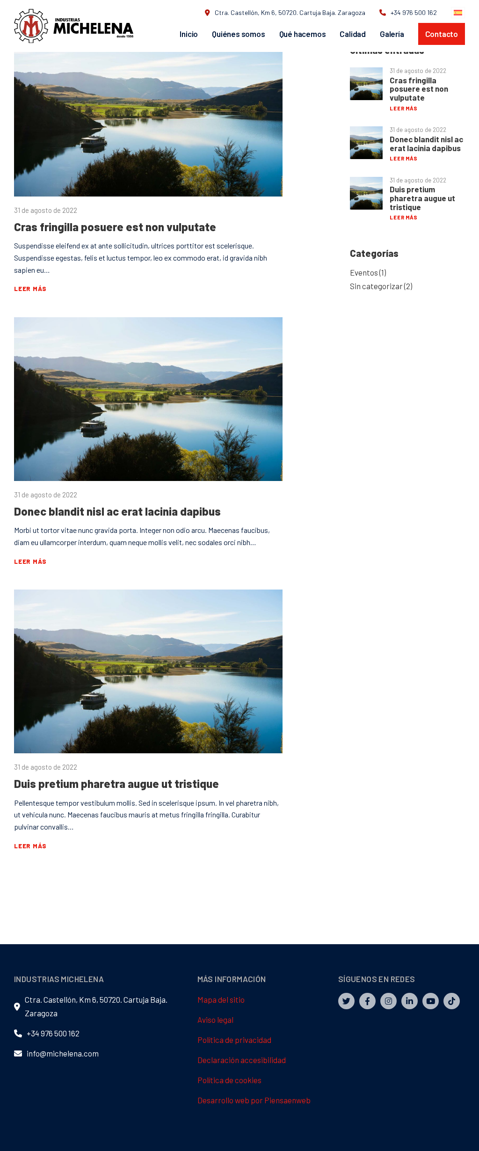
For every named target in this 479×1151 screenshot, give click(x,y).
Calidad (353, 33)
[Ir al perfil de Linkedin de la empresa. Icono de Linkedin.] (409, 1001)
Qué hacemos (302, 33)
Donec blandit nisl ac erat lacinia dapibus (117, 511)
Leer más (30, 288)
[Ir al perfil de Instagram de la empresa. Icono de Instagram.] (388, 1001)
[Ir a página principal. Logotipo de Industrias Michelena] (74, 26)
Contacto (441, 33)
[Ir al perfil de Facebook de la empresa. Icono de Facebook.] (367, 1001)
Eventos (364, 272)
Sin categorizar (376, 286)
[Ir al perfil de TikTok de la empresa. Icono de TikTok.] (451, 1001)
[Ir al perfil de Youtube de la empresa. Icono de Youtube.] (430, 1001)
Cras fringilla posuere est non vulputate (115, 226)
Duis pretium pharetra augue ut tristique (116, 783)
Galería (392, 33)
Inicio (189, 33)
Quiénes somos (238, 33)
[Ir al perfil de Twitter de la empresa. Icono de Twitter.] (346, 1001)
